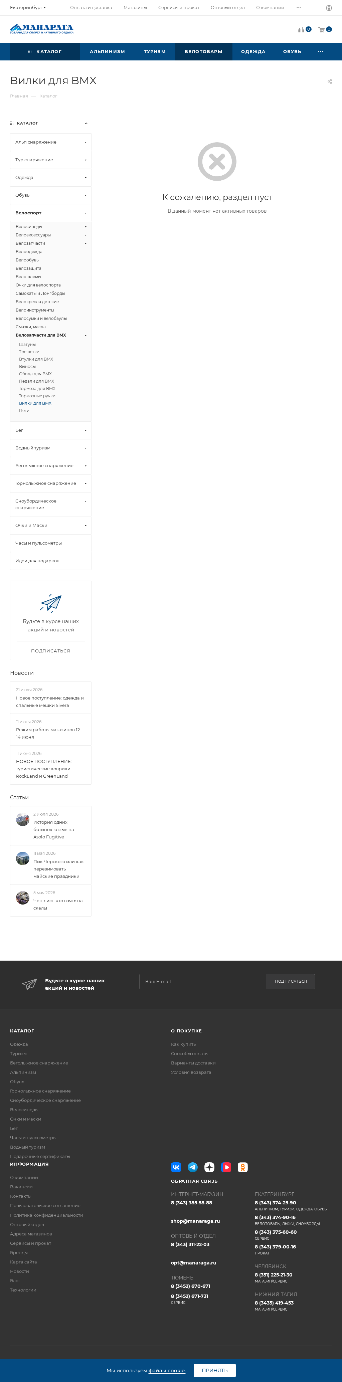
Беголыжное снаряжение (39, 1062)
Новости (22, 673)
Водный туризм (27, 1147)
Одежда (19, 1044)
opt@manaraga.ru (193, 1263)
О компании (24, 1177)
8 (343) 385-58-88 (191, 1203)
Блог (15, 1280)
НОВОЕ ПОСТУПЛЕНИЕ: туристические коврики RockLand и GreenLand (44, 769)
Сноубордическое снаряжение (45, 1100)
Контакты (20, 1196)
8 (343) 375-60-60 (276, 1235)
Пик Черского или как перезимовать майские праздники (58, 869)
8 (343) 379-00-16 (275, 1249)
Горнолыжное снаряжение (40, 1091)
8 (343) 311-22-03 (190, 1244)
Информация (29, 1164)
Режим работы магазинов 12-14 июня (48, 733)
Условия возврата (191, 1072)
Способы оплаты (189, 1053)
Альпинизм (23, 1072)
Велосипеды (24, 1109)
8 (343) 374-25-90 (291, 1205)
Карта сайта (23, 1261)
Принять (215, 1370)
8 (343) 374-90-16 (287, 1220)
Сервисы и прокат (30, 1243)
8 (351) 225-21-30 (274, 1278)
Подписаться (291, 981)
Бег (14, 1128)
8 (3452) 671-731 (189, 1299)
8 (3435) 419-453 (274, 1306)
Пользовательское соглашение (45, 1205)
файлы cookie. (167, 1370)
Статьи (19, 797)
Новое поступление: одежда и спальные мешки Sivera (50, 701)
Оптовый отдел (27, 1224)
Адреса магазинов (31, 1233)
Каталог (22, 1030)
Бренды (19, 1252)
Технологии (23, 1290)
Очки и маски (25, 1119)
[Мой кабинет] (329, 9)
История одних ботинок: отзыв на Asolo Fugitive (53, 829)
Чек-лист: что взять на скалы (58, 904)
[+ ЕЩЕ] (321, 51)
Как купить (183, 1044)
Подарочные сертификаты (40, 1156)
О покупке (186, 1030)
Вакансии (21, 1186)
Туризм (18, 1053)
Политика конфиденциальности (46, 1215)
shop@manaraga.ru (195, 1221)
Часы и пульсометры (33, 1137)
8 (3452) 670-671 (190, 1286)
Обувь (17, 1081)
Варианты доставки (193, 1062)
